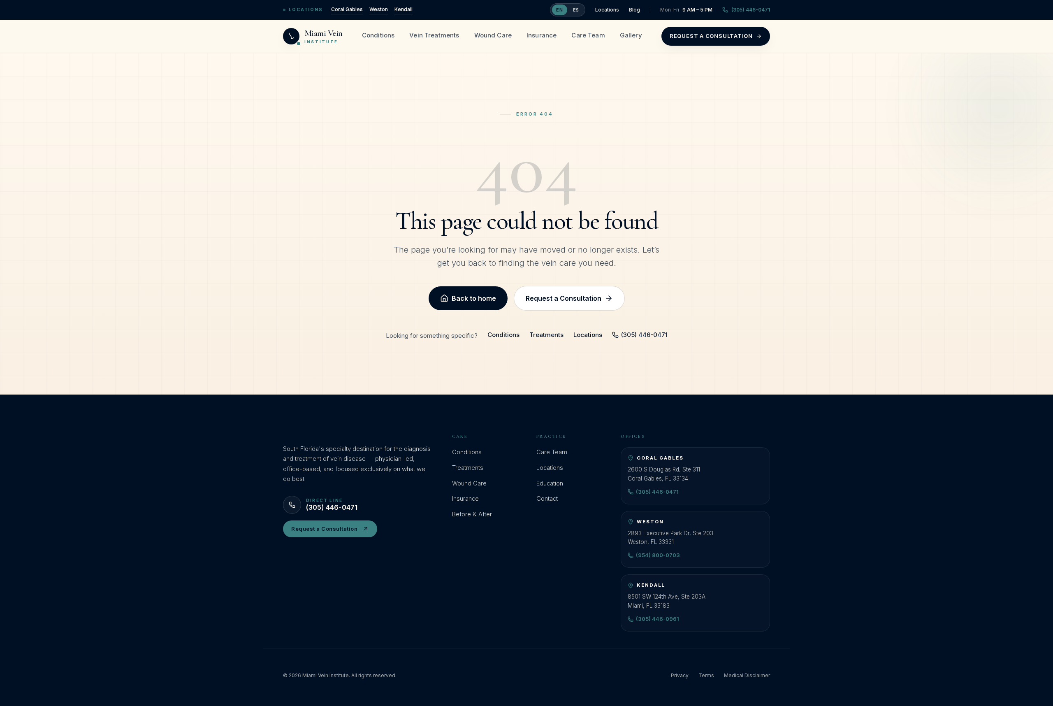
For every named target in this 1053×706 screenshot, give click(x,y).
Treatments (546, 335)
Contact (547, 498)
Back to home (474, 298)
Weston (378, 9)
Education (549, 483)
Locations (607, 10)
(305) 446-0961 (657, 618)
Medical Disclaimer (747, 675)
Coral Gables (347, 9)
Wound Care (493, 35)
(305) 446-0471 (750, 10)
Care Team (588, 35)
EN (559, 10)
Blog (634, 10)
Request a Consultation (711, 36)
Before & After (472, 514)
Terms (706, 675)
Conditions (378, 35)
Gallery (631, 35)
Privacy (680, 675)
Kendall (403, 9)
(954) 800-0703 (658, 555)
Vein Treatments (434, 35)
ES (576, 10)
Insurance (541, 35)
